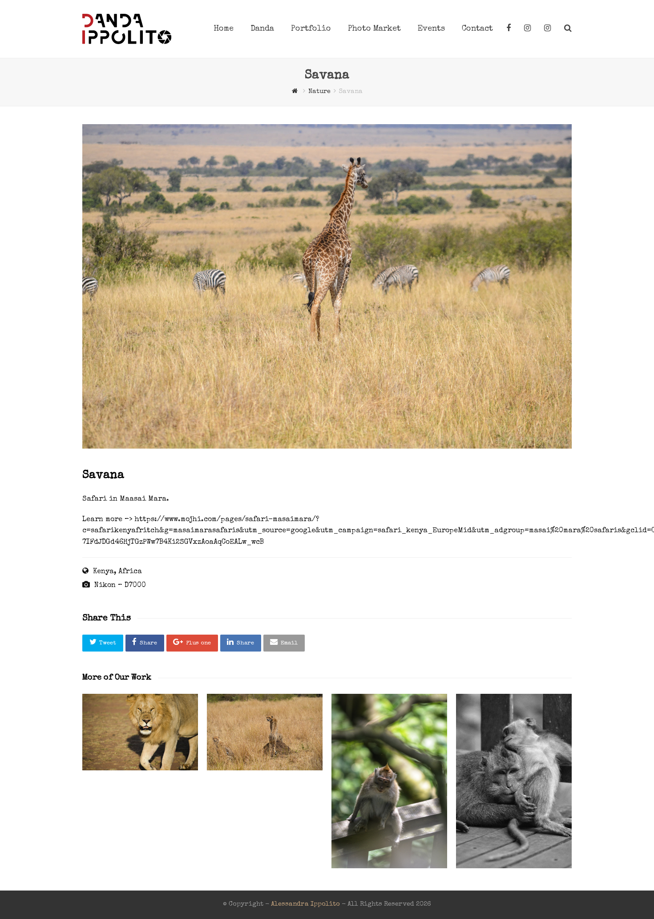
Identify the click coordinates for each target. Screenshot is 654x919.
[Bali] (389, 781)
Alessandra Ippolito (305, 904)
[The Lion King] (140, 732)
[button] (102, 643)
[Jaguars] (265, 732)
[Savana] (327, 447)
